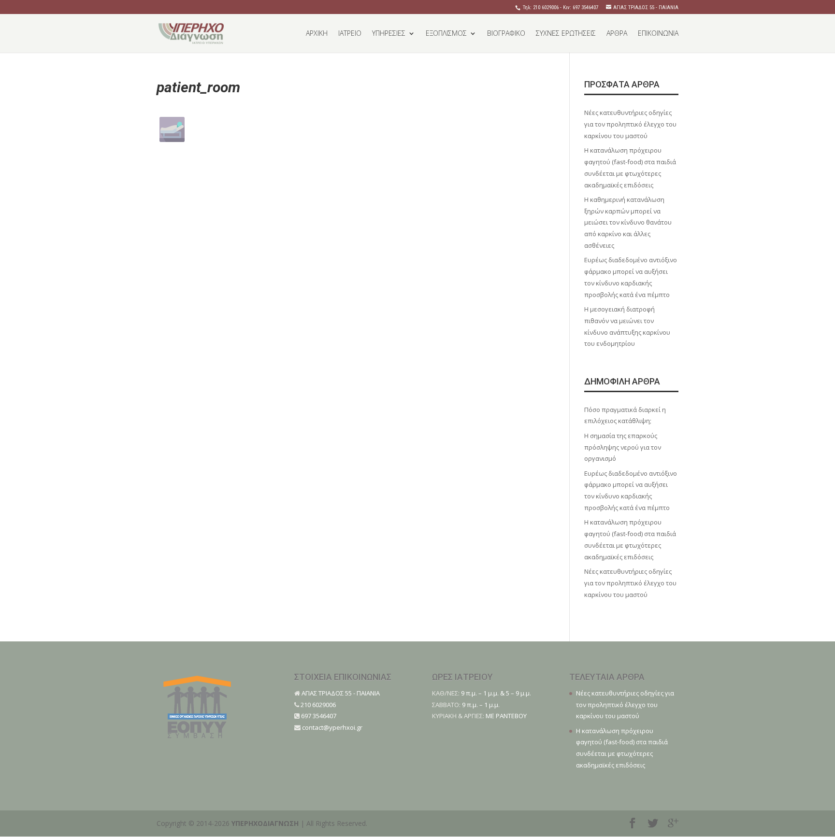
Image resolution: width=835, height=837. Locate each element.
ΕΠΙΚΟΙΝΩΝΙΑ (658, 34)
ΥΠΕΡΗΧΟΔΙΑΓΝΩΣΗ (265, 823)
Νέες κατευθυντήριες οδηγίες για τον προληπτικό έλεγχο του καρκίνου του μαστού (630, 124)
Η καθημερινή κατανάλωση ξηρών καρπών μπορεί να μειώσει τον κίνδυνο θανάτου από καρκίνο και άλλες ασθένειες (628, 222)
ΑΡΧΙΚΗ (317, 34)
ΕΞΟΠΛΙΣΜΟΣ (446, 34)
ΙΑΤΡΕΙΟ (349, 34)
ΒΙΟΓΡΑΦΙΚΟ (506, 34)
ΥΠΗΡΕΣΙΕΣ (388, 34)
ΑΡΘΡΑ (616, 34)
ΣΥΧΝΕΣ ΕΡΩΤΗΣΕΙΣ (566, 34)
